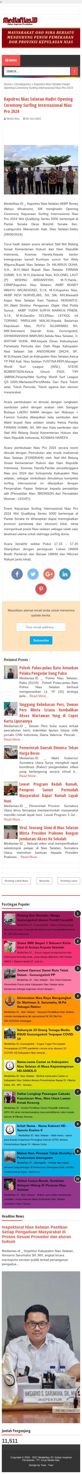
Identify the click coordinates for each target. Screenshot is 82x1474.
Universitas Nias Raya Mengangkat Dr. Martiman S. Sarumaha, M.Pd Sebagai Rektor (44, 1002)
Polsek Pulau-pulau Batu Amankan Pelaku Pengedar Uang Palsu (48, 670)
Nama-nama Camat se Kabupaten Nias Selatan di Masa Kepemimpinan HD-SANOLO (45, 1066)
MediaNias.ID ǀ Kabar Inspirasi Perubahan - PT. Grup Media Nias (47, 1458)
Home (7, 84)
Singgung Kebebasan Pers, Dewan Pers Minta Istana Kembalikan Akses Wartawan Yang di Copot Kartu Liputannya (41, 713)
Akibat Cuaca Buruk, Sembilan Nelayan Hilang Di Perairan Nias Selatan (41, 1185)
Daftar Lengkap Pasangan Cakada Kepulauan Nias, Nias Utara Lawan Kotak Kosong (44, 1098)
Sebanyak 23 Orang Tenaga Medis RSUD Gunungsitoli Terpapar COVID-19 (45, 1034)
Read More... (39, 696)
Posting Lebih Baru (16, 880)
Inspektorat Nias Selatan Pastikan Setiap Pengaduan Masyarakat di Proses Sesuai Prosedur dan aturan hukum (36, 1234)
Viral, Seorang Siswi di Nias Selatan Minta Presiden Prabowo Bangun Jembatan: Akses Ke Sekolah (48, 833)
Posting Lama (69, 880)
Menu (12, 60)
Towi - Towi (47, 1465)
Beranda (44, 880)
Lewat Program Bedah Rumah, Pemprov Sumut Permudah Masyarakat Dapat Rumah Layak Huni (41, 792)
